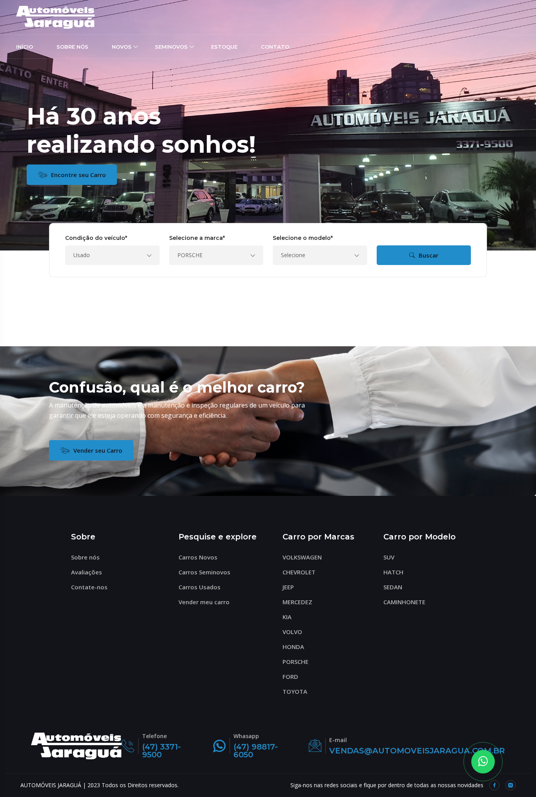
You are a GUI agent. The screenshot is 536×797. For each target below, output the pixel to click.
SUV (388, 557)
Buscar (428, 255)
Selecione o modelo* (303, 238)
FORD (290, 676)
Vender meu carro (204, 602)
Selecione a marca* (197, 238)
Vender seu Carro (97, 450)
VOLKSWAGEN (302, 557)
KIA (287, 617)
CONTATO (275, 47)
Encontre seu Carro (78, 175)
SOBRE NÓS (72, 47)
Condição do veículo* (96, 238)
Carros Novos (198, 557)
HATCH (393, 572)
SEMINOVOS (171, 47)
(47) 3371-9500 (161, 750)
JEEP (288, 587)
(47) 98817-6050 (255, 750)
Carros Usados (200, 587)
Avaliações (86, 572)
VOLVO (292, 632)
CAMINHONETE (404, 602)
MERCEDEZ (297, 602)
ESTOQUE (224, 47)
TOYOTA (295, 691)
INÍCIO (24, 47)
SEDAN (392, 587)
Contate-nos (89, 587)
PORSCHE (295, 661)
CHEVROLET (299, 572)
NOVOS (121, 47)
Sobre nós (85, 557)
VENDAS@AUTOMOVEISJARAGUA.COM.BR (417, 750)
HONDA (293, 647)
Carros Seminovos (204, 572)
